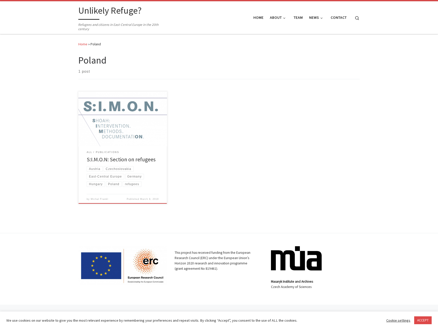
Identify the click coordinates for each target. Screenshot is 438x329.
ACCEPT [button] (423, 320)
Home (82, 44)
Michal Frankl (99, 199)
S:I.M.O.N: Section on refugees (121, 159)
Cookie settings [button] (398, 320)
